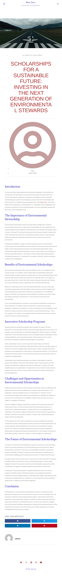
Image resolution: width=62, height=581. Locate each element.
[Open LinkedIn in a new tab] (31, 562)
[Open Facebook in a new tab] (21, 562)
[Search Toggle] (4, 4)
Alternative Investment (33, 55)
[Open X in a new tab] (26, 562)
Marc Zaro (44, 202)
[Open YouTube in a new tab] (41, 562)
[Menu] (58, 4)
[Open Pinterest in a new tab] (36, 562)
